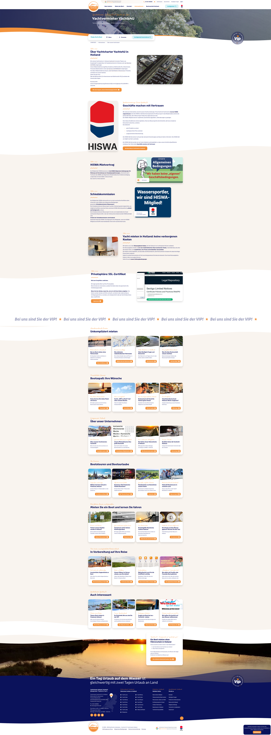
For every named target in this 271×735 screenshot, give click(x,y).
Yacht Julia (139, 707)
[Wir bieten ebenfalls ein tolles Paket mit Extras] (99, 388)
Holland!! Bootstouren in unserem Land (169, 485)
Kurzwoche (164, 651)
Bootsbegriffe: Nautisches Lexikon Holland (146, 528)
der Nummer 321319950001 (114, 69)
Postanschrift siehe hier (95, 701)
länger (177, 651)
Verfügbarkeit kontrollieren (142, 37)
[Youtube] (102, 715)
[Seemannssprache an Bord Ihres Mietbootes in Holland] (147, 517)
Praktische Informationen (174, 699)
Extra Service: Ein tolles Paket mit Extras (99, 399)
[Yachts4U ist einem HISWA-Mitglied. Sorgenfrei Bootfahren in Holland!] (181, 728)
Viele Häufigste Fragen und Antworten (146, 352)
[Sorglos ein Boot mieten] (147, 605)
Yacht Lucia (125, 694)
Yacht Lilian (140, 697)
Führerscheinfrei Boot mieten (159, 697)
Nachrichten (167, 1)
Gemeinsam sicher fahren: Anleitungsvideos (122, 528)
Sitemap (143, 729)
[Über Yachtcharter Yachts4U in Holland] (99, 431)
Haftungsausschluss (107, 729)
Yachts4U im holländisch (174, 707)
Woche (171, 651)
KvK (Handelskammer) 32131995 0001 (99, 699)
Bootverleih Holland (173, 702)
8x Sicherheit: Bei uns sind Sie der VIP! (123, 616)
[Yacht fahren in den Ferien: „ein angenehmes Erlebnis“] (171, 562)
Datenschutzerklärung (134, 729)
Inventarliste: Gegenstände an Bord (99, 573)
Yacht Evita (125, 702)
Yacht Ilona (124, 704)
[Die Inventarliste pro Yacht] (99, 562)
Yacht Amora (140, 704)
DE (182, 1)
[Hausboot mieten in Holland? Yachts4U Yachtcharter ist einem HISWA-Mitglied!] (181, 6)
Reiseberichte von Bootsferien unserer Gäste (147, 485)
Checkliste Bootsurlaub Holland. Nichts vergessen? (170, 399)
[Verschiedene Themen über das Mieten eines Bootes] (99, 605)
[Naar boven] (181, 718)
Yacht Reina (140, 694)
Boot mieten (108, 6)
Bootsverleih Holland (152, 6)
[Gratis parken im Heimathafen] (147, 431)
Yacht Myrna (140, 699)
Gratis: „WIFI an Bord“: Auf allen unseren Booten (122, 399)
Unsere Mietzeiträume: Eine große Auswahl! (122, 442)
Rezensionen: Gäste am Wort (159, 699)
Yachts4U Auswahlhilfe (158, 709)
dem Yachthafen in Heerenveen (117, 70)
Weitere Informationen (258, 729)
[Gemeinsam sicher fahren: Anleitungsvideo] (123, 517)
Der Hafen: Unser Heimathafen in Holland (147, 442)
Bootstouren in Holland (158, 707)
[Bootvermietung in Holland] (171, 341)
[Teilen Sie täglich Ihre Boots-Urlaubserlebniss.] (123, 388)
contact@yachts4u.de (96, 705)
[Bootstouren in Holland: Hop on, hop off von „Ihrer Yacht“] (171, 474)
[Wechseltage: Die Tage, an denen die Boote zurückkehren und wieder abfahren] (171, 431)
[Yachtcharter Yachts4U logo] (93, 6)
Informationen (139, 6)
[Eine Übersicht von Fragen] (147, 341)
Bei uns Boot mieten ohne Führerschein (98, 352)
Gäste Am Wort (119, 6)
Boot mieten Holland (157, 694)
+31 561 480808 (95, 704)
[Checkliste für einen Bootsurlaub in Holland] (171, 388)
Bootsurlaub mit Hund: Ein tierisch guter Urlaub (146, 399)
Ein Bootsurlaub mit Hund (158, 702)
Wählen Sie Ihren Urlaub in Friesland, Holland (98, 485)
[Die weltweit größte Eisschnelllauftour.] (123, 474)
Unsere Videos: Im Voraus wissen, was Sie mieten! (122, 573)
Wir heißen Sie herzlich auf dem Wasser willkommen (170, 616)
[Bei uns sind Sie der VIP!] (123, 605)
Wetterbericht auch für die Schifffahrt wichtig (146, 573)
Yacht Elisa (139, 702)
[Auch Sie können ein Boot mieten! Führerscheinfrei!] (99, 341)
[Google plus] (98, 715)
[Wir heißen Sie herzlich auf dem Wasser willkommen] (171, 605)
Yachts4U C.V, (112, 61)
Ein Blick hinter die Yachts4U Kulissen (171, 442)
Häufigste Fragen (175, 1)
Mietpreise (124, 712)
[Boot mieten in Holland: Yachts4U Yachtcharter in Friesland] (109, 702)
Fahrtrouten (159, 1)
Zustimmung (257, 732)
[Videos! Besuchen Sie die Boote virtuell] (123, 562)
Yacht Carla (124, 697)
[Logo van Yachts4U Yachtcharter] (93, 727)
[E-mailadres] (154, 2)
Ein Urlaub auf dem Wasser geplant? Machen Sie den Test (171, 528)
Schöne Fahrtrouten (157, 704)
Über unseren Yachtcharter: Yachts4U (98, 442)
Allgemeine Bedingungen (120, 729)
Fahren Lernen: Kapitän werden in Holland (97, 528)
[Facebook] (91, 715)
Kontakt (129, 6)
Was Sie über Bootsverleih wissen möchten (170, 352)
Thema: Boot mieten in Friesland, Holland (97, 616)
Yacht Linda (125, 709)
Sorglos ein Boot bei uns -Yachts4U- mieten (146, 616)
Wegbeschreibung (173, 704)
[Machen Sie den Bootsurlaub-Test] (171, 517)
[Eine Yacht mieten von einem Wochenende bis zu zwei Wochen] (123, 431)
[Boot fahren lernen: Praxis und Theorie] (99, 517)
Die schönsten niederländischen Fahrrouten (123, 352)
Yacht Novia (125, 699)
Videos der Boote (141, 709)
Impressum (171, 709)
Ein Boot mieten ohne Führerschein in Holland (160, 640)
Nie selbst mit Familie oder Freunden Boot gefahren (170, 573)
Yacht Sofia (124, 707)
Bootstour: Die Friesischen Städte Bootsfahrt (122, 485)
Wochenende (157, 651)
